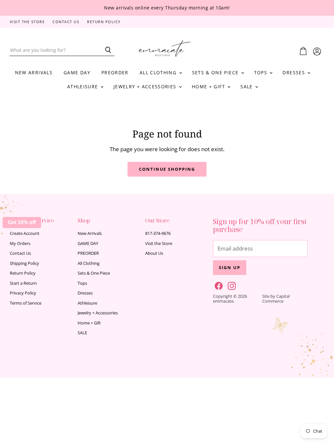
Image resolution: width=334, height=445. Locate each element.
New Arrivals (34, 72)
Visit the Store (27, 22)
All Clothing (159, 72)
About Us (154, 253)
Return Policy (104, 22)
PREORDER (115, 72)
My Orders (20, 243)
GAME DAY (77, 72)
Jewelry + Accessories (146, 86)
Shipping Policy (24, 263)
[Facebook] (217, 285)
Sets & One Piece (216, 72)
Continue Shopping (167, 169)
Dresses (294, 72)
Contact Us (66, 22)
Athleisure (83, 86)
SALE (247, 86)
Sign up (229, 267)
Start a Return (23, 283)
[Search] (105, 50)
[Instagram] (230, 285)
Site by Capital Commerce (276, 298)
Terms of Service (25, 303)
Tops (261, 72)
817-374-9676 (158, 233)
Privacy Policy (23, 293)
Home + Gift (209, 86)
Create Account (24, 233)
